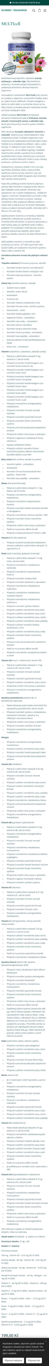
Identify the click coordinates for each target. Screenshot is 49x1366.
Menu (45, 10)
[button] (34, 10)
